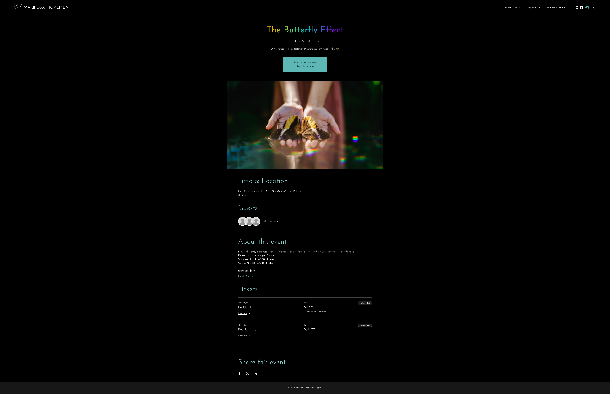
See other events (305, 66)
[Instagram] (576, 7)
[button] (518, 8)
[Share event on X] (247, 373)
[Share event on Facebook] (239, 373)
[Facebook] (581, 7)
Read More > (245, 276)
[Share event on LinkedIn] (255, 373)
